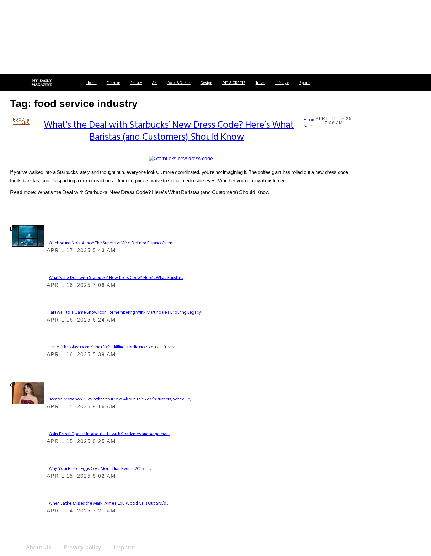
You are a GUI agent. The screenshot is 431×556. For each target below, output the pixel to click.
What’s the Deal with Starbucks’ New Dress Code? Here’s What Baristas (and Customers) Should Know (169, 131)
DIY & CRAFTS (233, 83)
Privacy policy (82, 547)
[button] (12, 83)
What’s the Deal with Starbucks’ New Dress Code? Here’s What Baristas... (116, 277)
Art (154, 83)
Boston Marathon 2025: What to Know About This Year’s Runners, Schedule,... (121, 399)
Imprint (124, 547)
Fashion (113, 83)
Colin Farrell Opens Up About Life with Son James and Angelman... (109, 434)
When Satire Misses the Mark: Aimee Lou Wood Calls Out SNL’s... (108, 503)
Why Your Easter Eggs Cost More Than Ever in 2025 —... (100, 468)
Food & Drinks (179, 83)
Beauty (136, 83)
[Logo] (41, 83)
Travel (260, 83)
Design (206, 83)
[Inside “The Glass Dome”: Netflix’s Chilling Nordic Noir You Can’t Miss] (27, 236)
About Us (38, 547)
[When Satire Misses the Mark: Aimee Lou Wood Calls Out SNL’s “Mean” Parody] (27, 392)
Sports (304, 83)
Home (91, 83)
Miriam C (309, 122)
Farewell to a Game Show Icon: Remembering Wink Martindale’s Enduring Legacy (125, 312)
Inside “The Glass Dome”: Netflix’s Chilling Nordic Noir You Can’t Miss (112, 347)
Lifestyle (282, 83)
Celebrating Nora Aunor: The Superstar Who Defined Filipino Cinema (112, 243)
